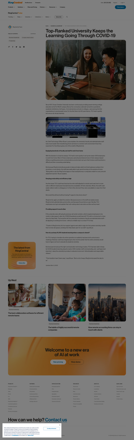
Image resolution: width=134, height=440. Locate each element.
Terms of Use (31, 435)
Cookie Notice (15, 435)
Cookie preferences (51, 428)
